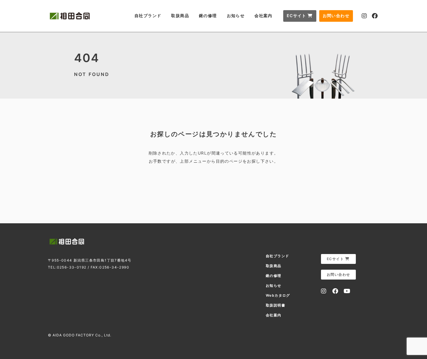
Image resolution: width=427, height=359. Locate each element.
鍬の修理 (208, 15)
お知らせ (236, 15)
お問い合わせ (336, 15)
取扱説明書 (275, 305)
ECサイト (297, 15)
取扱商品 (180, 15)
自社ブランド (147, 15)
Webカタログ (278, 295)
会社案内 (263, 15)
